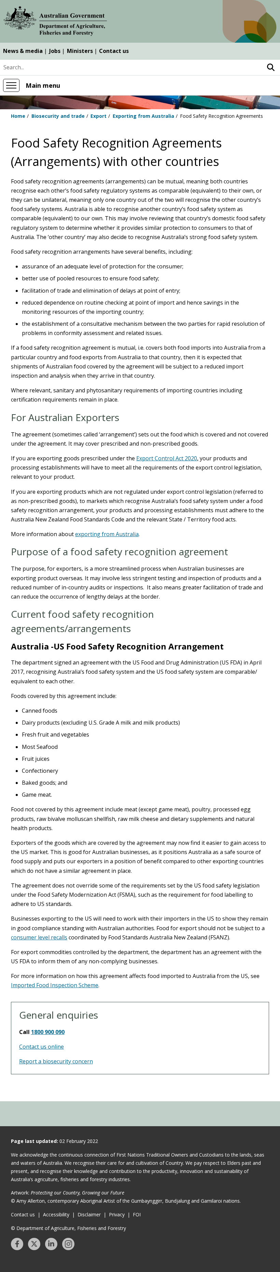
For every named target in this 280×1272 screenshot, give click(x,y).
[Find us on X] (34, 1244)
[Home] (55, 22)
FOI (137, 1214)
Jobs (54, 51)
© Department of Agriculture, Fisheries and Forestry (68, 1228)
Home (18, 116)
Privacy (117, 1214)
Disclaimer (89, 1214)
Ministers (80, 51)
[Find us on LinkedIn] (51, 1244)
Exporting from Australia (143, 116)
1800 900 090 (48, 1032)
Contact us (114, 51)
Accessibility (56, 1214)
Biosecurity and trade (58, 116)
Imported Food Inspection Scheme (54, 985)
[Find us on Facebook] (17, 1244)
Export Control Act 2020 (166, 458)
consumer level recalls (39, 937)
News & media (23, 51)
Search (270, 67)
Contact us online (41, 1046)
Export (98, 116)
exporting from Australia (107, 534)
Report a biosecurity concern (56, 1061)
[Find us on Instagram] (68, 1244)
